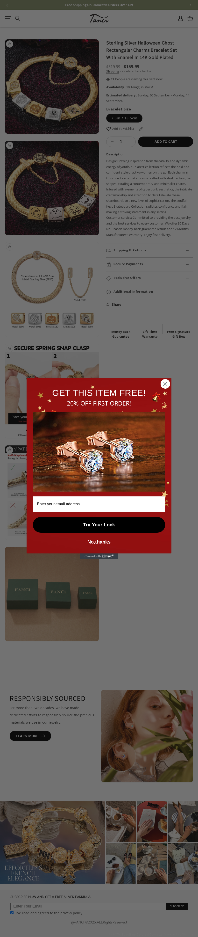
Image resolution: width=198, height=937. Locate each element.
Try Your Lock (99, 524)
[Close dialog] (165, 384)
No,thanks (99, 542)
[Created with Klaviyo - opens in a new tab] (99, 556)
